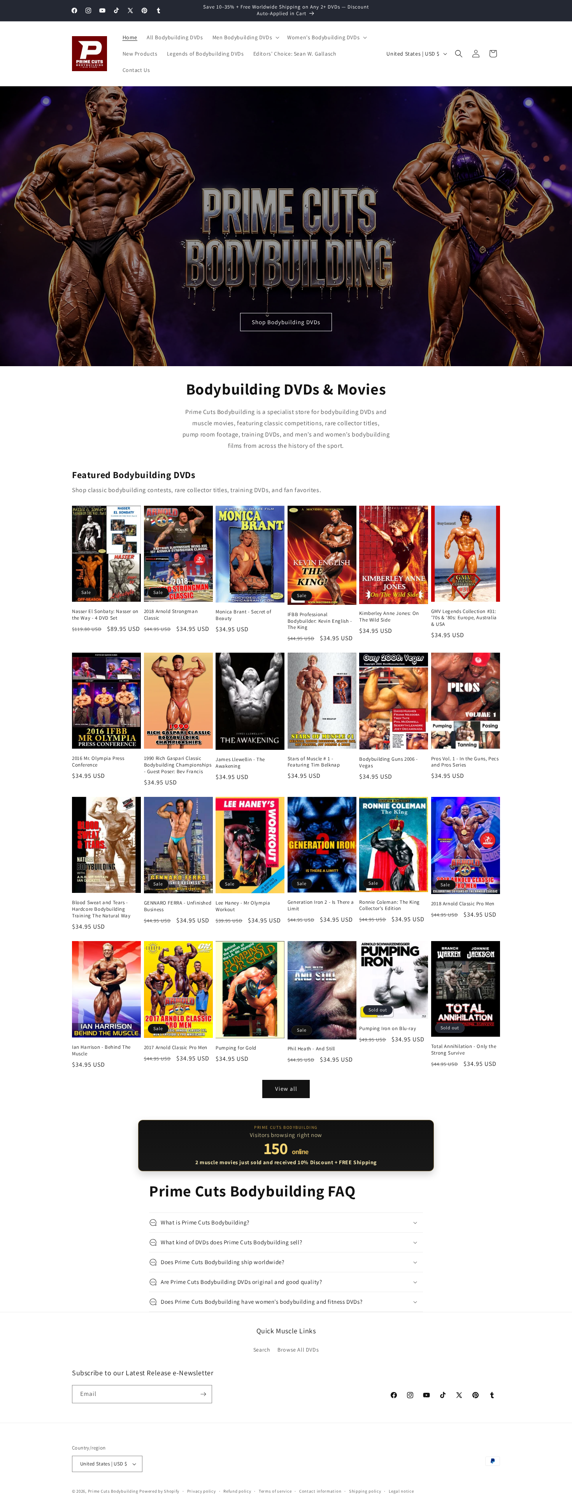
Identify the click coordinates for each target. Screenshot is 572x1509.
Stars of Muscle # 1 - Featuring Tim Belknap (314, 762)
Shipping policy (365, 1491)
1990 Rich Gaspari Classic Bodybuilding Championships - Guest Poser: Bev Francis (178, 765)
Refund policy (237, 1491)
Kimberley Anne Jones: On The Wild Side (389, 616)
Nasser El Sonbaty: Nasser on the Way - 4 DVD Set (105, 614)
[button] (245, 37)
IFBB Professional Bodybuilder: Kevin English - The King (320, 621)
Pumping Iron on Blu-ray (387, 1028)
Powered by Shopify (159, 1491)
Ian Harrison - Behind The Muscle (101, 1050)
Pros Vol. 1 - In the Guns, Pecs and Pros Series (465, 762)
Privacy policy (201, 1491)
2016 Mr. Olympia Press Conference (98, 761)
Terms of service (275, 1491)
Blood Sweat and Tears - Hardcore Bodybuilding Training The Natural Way (101, 909)
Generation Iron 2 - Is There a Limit (321, 905)
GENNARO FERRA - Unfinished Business (178, 906)
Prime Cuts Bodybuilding (113, 1491)
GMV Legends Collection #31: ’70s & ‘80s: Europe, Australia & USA (464, 618)
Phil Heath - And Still (311, 1049)
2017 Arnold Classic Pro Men (175, 1047)
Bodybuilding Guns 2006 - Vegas (388, 762)
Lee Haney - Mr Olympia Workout (243, 906)
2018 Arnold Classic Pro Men (463, 904)
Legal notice (401, 1491)
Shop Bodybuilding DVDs (286, 322)
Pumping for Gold (236, 1048)
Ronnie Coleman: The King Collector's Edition (389, 905)
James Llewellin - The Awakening (240, 762)
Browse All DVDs (298, 1349)
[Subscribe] (203, 1394)
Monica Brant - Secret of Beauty (243, 615)
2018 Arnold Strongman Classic (171, 614)
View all (286, 1088)
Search (261, 1349)
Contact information (320, 1491)
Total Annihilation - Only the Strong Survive (463, 1049)
